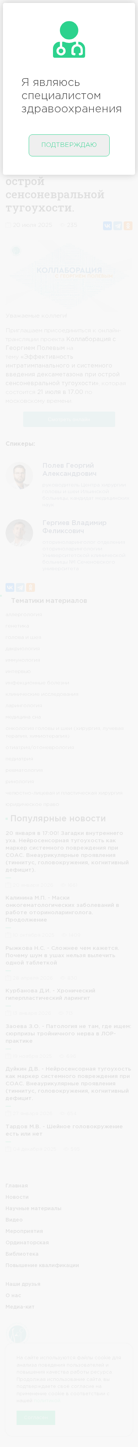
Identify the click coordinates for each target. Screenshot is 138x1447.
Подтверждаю (69, 145)
